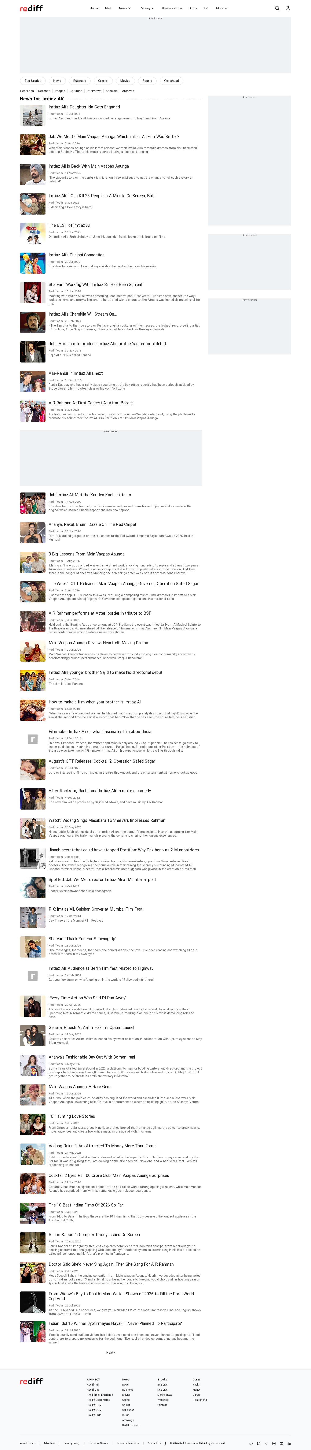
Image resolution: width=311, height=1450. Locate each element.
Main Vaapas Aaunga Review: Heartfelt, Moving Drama (98, 642)
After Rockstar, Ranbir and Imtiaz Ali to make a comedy (100, 790)
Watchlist (163, 1399)
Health (196, 1384)
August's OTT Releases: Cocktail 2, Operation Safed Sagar (102, 761)
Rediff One (93, 1389)
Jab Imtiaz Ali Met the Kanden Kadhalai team (90, 494)
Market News (164, 1394)
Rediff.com (185, 1443)
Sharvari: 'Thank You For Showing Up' (82, 938)
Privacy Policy (72, 1443)
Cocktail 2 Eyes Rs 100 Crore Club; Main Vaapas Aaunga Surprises (109, 1175)
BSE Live (162, 1384)
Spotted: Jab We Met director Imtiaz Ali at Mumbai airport (102, 879)
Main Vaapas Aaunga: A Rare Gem (80, 1086)
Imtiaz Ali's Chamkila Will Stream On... (83, 314)
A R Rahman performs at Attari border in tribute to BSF (100, 613)
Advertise (49, 1443)
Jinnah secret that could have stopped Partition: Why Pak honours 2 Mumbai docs (124, 850)
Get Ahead (128, 1410)
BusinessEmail (172, 8)
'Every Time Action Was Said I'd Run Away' (87, 998)
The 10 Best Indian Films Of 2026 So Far (86, 1205)
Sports (147, 81)
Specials (112, 91)
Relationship (200, 1399)
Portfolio (162, 1404)
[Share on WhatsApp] (251, 1444)
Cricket (103, 81)
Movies (125, 81)
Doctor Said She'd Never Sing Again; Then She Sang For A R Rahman (111, 1264)
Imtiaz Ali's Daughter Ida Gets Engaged (84, 107)
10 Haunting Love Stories (72, 1116)
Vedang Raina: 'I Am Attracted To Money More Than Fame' (102, 1146)
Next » (111, 1352)
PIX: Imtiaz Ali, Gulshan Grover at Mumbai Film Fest (96, 909)
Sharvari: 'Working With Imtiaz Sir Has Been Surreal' (96, 284)
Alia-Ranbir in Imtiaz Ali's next (76, 373)
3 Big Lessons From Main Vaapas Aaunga (87, 554)
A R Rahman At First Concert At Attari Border (91, 403)
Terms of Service (99, 1443)
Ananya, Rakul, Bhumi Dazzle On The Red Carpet (93, 524)
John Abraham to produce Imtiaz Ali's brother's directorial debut (107, 343)
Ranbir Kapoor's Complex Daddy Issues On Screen (94, 1234)
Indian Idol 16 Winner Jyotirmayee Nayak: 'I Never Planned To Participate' (115, 1323)
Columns (76, 91)
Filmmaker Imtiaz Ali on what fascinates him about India (100, 731)
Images (60, 91)
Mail (108, 8)
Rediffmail (93, 1384)
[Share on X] (258, 1444)
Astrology (128, 1420)
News (123, 8)
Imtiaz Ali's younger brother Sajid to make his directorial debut (105, 672)
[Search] (277, 8)
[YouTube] (281, 1444)
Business (79, 81)
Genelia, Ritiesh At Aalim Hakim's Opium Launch (92, 1027)
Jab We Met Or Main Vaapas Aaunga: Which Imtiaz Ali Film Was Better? (114, 136)
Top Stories (33, 81)
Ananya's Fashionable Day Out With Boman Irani (92, 1057)
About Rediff (27, 1443)
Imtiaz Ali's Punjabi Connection (77, 255)
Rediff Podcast (130, 1425)
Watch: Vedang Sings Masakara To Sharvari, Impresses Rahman (107, 820)
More (219, 8)
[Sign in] (288, 8)
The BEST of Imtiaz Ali (70, 225)
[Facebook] (266, 1444)
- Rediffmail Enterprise (100, 1394)
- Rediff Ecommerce (98, 1399)
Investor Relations (128, 1443)
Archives (128, 91)
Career (196, 1394)
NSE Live (162, 1389)
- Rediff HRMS (95, 1404)
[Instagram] (274, 1444)
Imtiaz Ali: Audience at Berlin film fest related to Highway (101, 968)
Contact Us (154, 1443)
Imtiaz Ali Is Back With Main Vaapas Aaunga (89, 166)
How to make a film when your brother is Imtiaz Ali (95, 702)
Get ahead (171, 81)
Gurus (193, 8)
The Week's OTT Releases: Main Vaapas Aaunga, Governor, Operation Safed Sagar (124, 583)
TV (206, 8)
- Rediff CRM (94, 1410)
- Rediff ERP (93, 1415)
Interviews (94, 91)
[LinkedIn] (289, 1444)
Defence (44, 91)
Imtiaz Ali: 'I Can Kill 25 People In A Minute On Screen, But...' (103, 195)
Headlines (27, 91)
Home (94, 8)
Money (145, 8)
